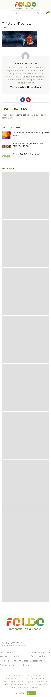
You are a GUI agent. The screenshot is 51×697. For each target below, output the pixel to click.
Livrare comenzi (8, 652)
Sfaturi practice (37, 656)
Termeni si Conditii (9, 656)
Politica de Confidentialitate (14, 661)
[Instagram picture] (25, 195)
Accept (31, 693)
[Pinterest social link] (28, 99)
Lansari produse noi (40, 652)
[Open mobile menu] (3, 13)
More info (19, 693)
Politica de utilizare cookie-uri (15, 665)
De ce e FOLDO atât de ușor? (26, 154)
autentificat (20, 115)
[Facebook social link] (22, 99)
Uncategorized (37, 661)
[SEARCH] (38, 12)
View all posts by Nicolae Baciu (25, 87)
